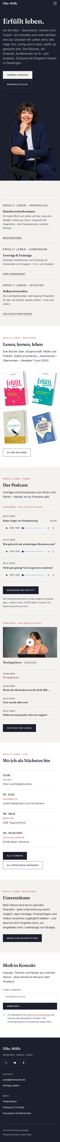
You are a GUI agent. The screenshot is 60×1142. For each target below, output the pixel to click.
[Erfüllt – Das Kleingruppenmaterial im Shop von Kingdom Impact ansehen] (44, 388)
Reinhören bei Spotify (21, 590)
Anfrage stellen (17, 84)
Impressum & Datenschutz (17, 1113)
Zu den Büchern (17, 452)
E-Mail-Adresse (12, 990)
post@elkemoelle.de (14, 1079)
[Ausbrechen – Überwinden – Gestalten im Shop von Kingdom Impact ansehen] (44, 428)
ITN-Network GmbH (19, 1130)
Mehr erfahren (12, 238)
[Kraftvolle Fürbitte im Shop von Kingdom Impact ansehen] (15, 427)
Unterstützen (10, 1101)
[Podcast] (23, 1063)
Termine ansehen (17, 75)
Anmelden (13, 1006)
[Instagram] (6, 1063)
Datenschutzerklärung (38, 1014)
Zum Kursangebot (14, 274)
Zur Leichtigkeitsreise (17, 314)
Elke (10, 3)
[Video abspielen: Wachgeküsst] (30, 642)
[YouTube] (15, 1063)
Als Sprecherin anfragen (23, 865)
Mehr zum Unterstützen (22, 938)
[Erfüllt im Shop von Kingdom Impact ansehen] (15, 388)
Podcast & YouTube (13, 1107)
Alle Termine (15, 856)
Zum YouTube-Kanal (19, 728)
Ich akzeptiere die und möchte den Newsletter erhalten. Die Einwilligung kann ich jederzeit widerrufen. (31, 1018)
